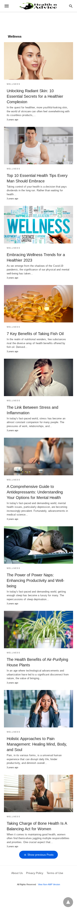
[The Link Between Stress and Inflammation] (38, 377)
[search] (71, 6)
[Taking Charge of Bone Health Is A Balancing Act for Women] (38, 793)
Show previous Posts (40, 854)
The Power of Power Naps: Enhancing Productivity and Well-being (35, 580)
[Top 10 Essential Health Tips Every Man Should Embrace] (38, 145)
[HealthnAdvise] (38, 5)
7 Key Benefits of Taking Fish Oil (35, 334)
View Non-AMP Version (49, 884)
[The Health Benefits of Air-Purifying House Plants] (38, 629)
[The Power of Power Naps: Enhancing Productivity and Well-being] (38, 545)
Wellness (13, 84)
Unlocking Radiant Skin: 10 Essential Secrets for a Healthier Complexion (35, 96)
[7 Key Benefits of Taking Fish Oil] (38, 303)
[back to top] (68, 902)
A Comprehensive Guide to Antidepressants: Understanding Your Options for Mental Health (35, 492)
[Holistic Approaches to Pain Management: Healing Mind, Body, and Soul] (38, 708)
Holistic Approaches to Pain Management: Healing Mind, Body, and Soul (37, 744)
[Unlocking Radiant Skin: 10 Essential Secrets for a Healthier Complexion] (38, 61)
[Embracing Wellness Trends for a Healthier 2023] (38, 224)
